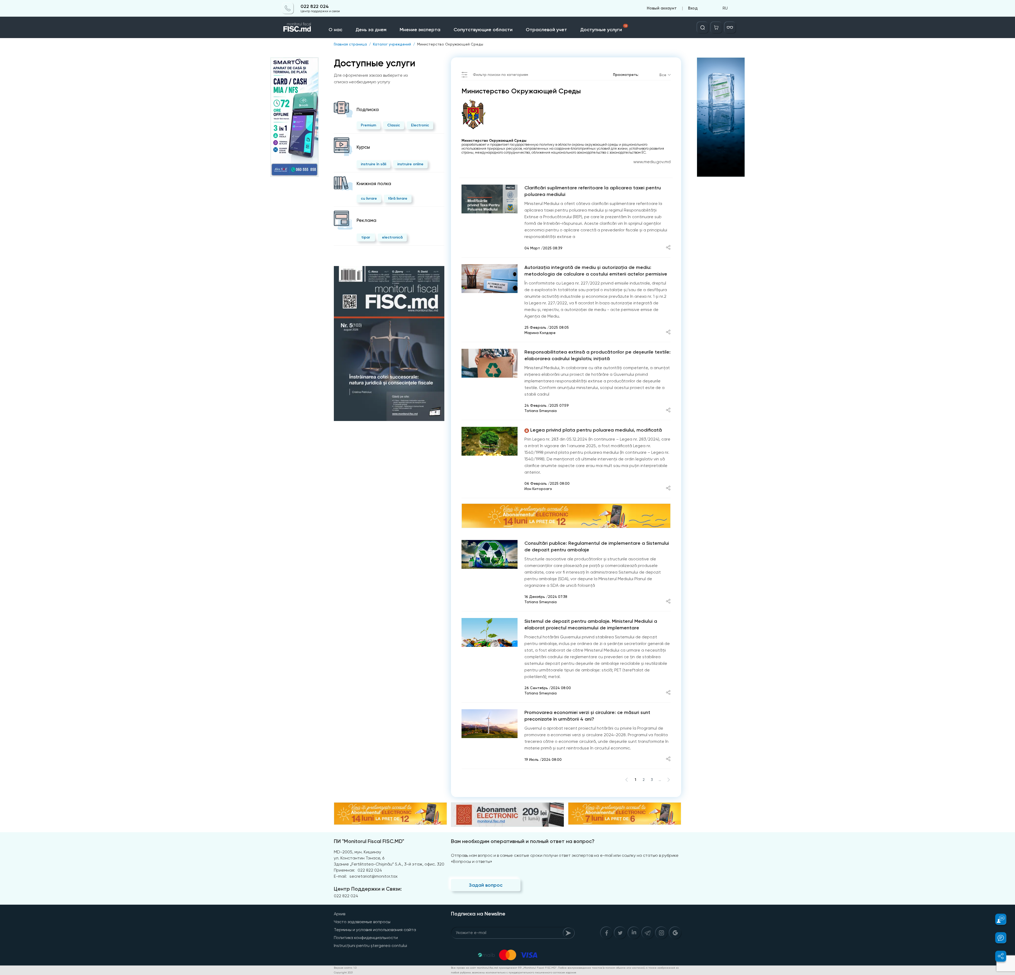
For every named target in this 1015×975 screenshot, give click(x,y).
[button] (997, 919)
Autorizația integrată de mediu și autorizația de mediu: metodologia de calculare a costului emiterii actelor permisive (595, 270)
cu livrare (369, 198)
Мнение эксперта (420, 30)
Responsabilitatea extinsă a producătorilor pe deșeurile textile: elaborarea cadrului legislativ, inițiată (597, 355)
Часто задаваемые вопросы (362, 921)
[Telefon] (287, 8)
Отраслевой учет (546, 30)
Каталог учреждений (392, 44)
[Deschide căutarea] (702, 27)
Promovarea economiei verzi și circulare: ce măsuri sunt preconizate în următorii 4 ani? (587, 715)
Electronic (420, 125)
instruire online (410, 164)
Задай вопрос (485, 885)
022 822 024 (315, 6)
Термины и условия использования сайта (375, 929)
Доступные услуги (603, 28)
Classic (393, 125)
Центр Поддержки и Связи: (368, 889)
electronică (392, 237)
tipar (365, 237)
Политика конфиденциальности (366, 937)
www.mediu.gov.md (652, 161)
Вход (693, 8)
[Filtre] (730, 27)
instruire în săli (373, 164)
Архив (339, 913)
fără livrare (397, 198)
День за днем (371, 30)
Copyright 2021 (343, 972)
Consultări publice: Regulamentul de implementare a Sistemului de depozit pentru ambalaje (596, 546)
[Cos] (716, 27)
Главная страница (350, 44)
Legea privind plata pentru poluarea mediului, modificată (596, 430)
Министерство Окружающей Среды (450, 44)
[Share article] (668, 248)
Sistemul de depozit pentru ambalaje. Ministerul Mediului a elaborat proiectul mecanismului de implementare (590, 624)
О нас (335, 30)
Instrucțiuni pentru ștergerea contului (370, 945)
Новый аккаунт (662, 8)
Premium (368, 125)
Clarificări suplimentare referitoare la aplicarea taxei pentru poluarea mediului (592, 191)
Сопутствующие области (483, 30)
